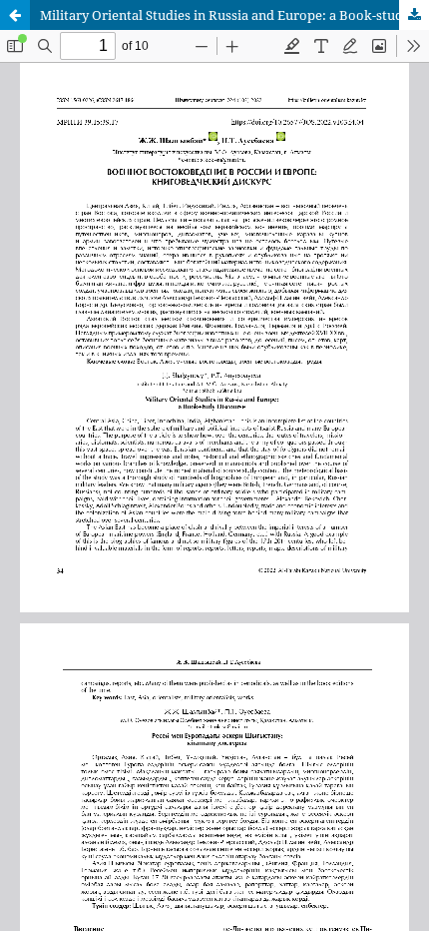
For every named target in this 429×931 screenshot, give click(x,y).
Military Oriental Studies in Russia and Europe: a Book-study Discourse (234, 15)
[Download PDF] (414, 15)
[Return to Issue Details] (15, 15)
